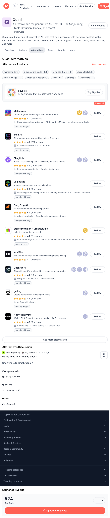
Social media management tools (51, 216)
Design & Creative (25, 278)
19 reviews (37, 275)
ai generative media (35, 72)
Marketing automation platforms (32, 192)
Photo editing (38, 325)
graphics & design (37, 77)
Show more (85, 77)
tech (57, 77)
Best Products (24, 6)
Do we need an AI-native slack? (19, 356)
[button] (72, 50)
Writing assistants (58, 192)
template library (62, 72)
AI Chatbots (44, 145)
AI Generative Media (55, 122)
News (56, 6)
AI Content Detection (80, 192)
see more (7, 43)
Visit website (98, 25)
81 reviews (37, 118)
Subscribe (87, 6)
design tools (85, 72)
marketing (11, 72)
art (70, 77)
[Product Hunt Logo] (6, 6)
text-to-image (12, 77)
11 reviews (36, 236)
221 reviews (37, 142)
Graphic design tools (50, 169)
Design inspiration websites (30, 122)
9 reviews (36, 259)
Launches (41, 6)
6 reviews (36, 212)
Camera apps (54, 325)
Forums (69, 6)
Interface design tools (27, 169)
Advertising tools (25, 216)
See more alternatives (55, 339)
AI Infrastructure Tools (78, 122)
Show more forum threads (16, 362)
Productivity (23, 325)
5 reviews (36, 189)
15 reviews (37, 165)
